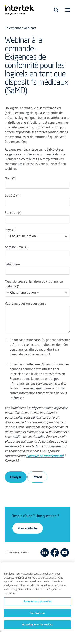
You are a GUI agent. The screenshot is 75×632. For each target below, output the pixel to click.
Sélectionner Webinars (20, 28)
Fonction (11, 213)
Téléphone (12, 264)
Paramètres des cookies (37, 601)
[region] (37, 597)
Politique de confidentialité (45, 456)
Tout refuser (37, 613)
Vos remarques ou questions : (25, 303)
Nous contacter (27, 528)
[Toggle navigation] (56, 10)
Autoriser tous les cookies (37, 624)
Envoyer (15, 477)
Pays (8, 230)
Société (10, 195)
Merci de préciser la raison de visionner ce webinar (34, 284)
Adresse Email (14, 247)
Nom (8, 178)
